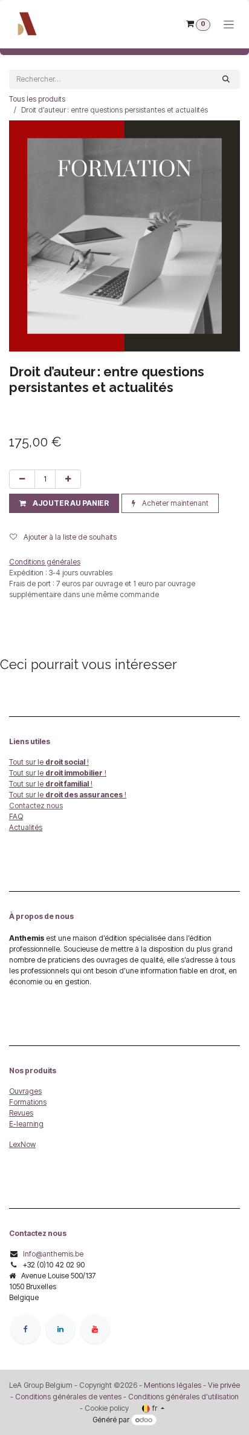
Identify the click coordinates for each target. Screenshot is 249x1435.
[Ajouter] (68, 479)
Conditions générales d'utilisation (183, 1396)
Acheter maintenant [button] (174, 503)
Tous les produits (37, 98)
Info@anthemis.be (53, 1253)
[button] (64, 503)
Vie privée (224, 1385)
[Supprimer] (22, 479)
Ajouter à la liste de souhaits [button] (69, 536)
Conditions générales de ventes (67, 1396)
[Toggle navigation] (229, 24)
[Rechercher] (226, 79)
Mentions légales (172, 1385)
